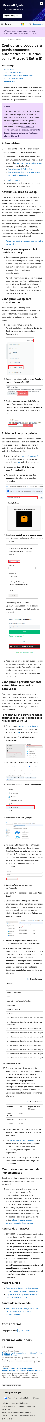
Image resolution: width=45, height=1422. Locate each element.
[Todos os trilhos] (4, 39)
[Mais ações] (41, 39)
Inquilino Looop (12, 180)
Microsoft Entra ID (14, 39)
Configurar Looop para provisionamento (18, 75)
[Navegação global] (2, 24)
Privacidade (6, 1409)
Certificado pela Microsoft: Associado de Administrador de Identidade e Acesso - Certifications (22, 1369)
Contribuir (31, 1406)
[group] (24, 1021)
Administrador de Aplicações (20, 169)
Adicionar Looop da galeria (13, 78)
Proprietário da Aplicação (18, 175)
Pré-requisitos (8, 70)
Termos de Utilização (9, 1416)
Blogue (20, 1406)
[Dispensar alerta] (41, 3)
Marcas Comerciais (26, 1416)
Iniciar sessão (38, 24)
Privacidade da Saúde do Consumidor (15, 1413)
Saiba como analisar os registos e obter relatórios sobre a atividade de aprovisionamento (22, 1311)
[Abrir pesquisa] (30, 24)
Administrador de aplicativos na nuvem (24, 172)
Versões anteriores (8, 1406)
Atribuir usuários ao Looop (13, 72)
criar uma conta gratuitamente (28, 163)
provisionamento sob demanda (22, 1140)
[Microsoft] (22, 24)
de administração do (27, 456)
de (19, 462)
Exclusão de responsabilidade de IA (15, 1403)
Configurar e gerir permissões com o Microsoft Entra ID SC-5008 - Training (22, 1354)
